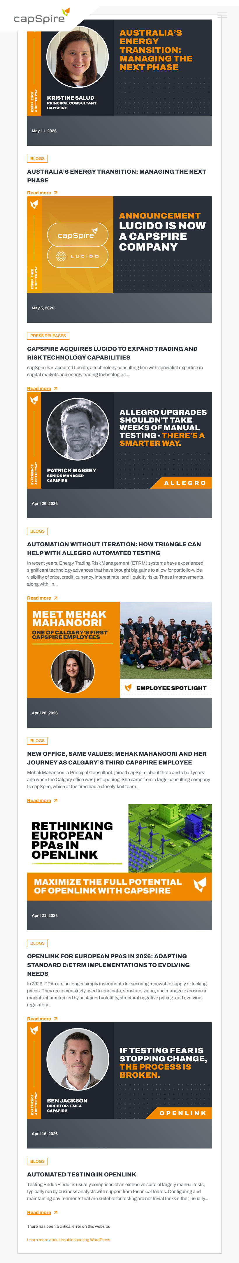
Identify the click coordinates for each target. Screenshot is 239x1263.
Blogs (37, 158)
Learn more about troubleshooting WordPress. (69, 1240)
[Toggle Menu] (222, 15)
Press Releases (48, 336)
